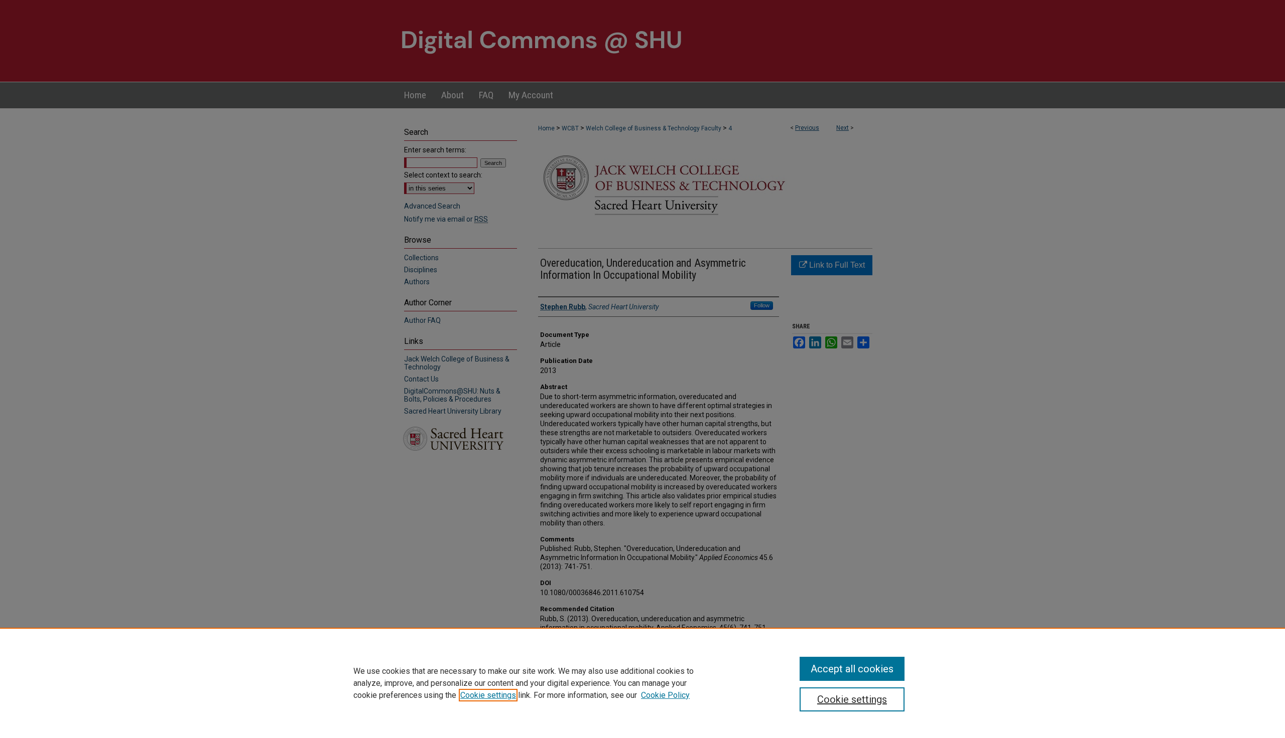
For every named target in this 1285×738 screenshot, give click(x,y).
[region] (642, 683)
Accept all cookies (852, 669)
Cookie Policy (665, 695)
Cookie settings (488, 695)
